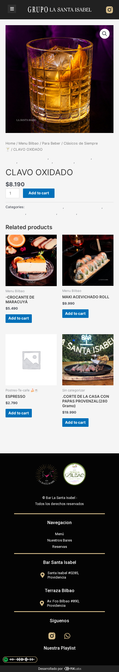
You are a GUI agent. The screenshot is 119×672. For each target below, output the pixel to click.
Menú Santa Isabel (35, 161)
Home (10, 143)
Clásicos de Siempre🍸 (70, 157)
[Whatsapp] (67, 636)
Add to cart (39, 193)
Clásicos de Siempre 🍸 (27, 157)
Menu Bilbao (29, 143)
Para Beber (51, 143)
